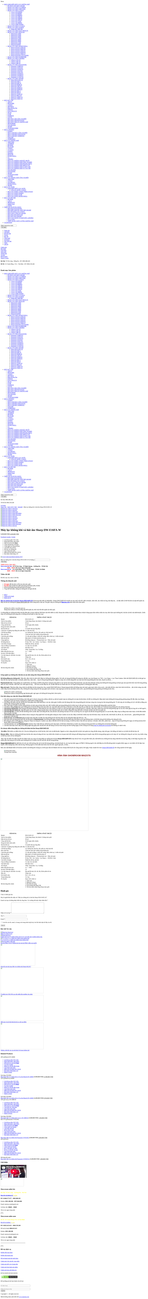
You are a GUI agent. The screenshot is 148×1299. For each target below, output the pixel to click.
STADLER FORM (13, 128)
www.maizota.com (24, 1297)
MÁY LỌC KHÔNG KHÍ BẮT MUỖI (18, 160)
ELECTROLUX (12, 111)
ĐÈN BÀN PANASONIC (15, 208)
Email (3, 919)
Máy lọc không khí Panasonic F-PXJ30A (18, 1137)
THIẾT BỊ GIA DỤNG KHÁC (12, 207)
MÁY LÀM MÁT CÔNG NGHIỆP (17, 133)
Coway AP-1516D (16, 21)
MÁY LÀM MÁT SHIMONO (16, 136)
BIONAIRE (11, 103)
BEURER (10, 145)
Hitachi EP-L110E (16, 43)
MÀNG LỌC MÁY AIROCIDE (16, 9)
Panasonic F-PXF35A (17, 68)
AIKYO (10, 102)
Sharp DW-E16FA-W (17, 80)
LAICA (10, 201)
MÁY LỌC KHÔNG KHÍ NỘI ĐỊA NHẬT (20, 163)
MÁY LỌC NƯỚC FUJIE (15, 194)
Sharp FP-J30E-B (16, 92)
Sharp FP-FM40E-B (16, 85)
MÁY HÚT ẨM (8, 100)
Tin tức (6, 235)
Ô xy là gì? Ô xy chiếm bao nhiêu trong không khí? (15, 940)
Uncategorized (8, 222)
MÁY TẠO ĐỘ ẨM (10, 198)
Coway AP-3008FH (16, 23)
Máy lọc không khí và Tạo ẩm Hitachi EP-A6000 (20, 1098)
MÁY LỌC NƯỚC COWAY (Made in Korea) (20, 191)
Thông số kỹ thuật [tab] (9, 596)
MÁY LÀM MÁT (9, 129)
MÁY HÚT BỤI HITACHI (15, 215)
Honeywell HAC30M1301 (18, 49)
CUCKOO (11, 150)
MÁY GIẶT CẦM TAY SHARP (17, 213)
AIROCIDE (11, 142)
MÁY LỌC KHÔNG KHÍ (11, 140)
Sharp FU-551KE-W (16, 94)
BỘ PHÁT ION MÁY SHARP (16, 6)
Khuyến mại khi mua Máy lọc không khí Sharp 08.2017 (16, 966)
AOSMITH (11, 143)
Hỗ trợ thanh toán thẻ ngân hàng (9, 1258)
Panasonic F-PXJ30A (17, 71)
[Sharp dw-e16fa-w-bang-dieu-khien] (11, 513)
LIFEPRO (10, 159)
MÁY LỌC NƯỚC (9, 187)
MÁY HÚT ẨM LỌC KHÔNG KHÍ (18, 122)
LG (8, 157)
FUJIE (9, 114)
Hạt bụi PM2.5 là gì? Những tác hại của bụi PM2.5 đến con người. (19, 943)
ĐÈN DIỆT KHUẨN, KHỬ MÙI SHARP (19, 210)
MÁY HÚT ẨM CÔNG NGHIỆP (17, 119)
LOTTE (10, 117)
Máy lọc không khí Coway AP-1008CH (18, 1118)
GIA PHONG (11, 182)
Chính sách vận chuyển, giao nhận (10, 1261)
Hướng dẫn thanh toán (7, 1255)
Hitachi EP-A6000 (16, 37)
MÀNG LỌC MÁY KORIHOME (17, 57)
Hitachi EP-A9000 (16, 41)
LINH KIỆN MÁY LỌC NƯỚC (17, 188)
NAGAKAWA (12, 125)
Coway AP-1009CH (16, 20)
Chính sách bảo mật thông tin (9, 1270)
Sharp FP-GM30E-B (16, 88)
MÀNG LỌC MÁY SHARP (15, 78)
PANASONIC (12, 171)
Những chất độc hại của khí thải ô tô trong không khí (15, 1050)
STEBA (10, 205)
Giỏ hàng (3, 505)
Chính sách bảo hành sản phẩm (9, 1267)
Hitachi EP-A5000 (16, 35)
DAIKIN (10, 151)
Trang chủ (7, 230)
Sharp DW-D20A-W (108, 747)
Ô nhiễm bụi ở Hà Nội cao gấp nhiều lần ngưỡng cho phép (17, 994)
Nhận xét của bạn (6, 913)
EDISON (10, 109)
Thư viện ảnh (7, 241)
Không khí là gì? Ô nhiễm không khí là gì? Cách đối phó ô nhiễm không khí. (21, 937)
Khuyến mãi (7, 233)
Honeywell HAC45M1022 (18, 52)
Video (5, 243)
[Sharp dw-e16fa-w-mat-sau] (9, 516)
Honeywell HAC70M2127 (18, 54)
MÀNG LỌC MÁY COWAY (16, 10)
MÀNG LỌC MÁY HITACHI (16, 32)
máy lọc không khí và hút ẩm (102, 725)
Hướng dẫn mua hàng (7, 1252)
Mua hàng (3, 561)
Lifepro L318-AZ (16, 60)
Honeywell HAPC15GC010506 (20, 55)
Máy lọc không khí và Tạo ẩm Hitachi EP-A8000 (20, 1077)
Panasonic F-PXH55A (17, 69)
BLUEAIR (11, 146)
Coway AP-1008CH (16, 16)
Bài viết (6, 236)
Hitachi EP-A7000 (16, 38)
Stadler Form (11, 204)
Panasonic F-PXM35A (17, 74)
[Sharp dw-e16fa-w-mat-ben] (9, 510)
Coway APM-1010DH (17, 24)
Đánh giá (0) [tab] (7, 598)
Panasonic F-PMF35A (17, 66)
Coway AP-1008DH (16, 18)
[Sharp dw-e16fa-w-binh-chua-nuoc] (11, 515)
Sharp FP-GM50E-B (16, 89)
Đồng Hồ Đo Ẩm (12, 108)
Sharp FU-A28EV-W (17, 97)
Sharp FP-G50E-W (16, 86)
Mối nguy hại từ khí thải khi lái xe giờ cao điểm (13, 1022)
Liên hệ (6, 244)
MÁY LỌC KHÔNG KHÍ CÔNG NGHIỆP (20, 162)
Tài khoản (7, 239)
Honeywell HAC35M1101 (18, 51)
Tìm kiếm (3, 227)
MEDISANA (11, 202)
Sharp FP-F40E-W (16, 83)
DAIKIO (10, 131)
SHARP (10, 126)
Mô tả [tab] (5, 594)
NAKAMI (10, 137)
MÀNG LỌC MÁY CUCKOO (16, 26)
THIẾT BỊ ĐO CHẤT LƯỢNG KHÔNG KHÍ (20, 221)
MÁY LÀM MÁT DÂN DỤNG (16, 134)
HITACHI (10, 154)
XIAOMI (10, 176)
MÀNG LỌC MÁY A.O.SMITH (17, 7)
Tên (2, 916)
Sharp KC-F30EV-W (17, 98)
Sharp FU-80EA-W (16, 95)
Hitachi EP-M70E (16, 44)
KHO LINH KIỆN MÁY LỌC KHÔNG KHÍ (17, 4)
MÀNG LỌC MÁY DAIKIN (16, 27)
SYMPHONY (11, 139)
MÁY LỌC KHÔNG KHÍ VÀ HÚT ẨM (19, 167)
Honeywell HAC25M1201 (18, 47)
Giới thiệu (7, 232)
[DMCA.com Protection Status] (9, 1278)
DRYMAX (11, 106)
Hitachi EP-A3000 (16, 33)
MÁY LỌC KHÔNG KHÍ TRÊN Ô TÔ (19, 165)
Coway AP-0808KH (16, 15)
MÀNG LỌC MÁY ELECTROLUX (18, 30)
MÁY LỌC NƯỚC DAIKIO (16, 193)
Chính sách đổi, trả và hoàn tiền (9, 1264)
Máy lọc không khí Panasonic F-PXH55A (18, 1159)
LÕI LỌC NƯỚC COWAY (18, 190)
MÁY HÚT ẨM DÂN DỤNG (16, 120)
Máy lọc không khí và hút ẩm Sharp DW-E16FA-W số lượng (17, 560)
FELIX (9, 112)
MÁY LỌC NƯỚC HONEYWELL (17, 196)
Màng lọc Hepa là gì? (6, 933)
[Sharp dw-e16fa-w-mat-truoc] (9, 508)
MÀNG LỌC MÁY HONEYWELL (18, 46)
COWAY (10, 105)
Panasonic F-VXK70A (17, 77)
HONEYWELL (12, 156)
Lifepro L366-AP (15, 61)
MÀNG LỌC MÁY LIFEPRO (16, 58)
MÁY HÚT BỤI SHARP (15, 216)
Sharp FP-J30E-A (16, 91)
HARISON (11, 116)
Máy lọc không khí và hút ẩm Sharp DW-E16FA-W (17, 600)
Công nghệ (7, 238)
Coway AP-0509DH (16, 12)
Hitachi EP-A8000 (16, 40)
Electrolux (10, 153)
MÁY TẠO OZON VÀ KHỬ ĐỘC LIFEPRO (20, 218)
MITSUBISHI (11, 123)
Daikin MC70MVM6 (17, 29)
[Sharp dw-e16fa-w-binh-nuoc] (9, 511)
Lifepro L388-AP (15, 63)
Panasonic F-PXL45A (17, 72)
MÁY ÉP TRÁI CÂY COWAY (16, 211)
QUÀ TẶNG (11, 219)
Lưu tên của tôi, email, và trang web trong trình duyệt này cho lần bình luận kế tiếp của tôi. (27, 922)
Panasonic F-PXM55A (17, 75)
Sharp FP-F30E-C (16, 81)
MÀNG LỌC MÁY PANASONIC (17, 64)
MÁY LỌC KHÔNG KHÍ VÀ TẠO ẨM (19, 168)
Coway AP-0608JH (16, 13)
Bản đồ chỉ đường (8, 1222)
